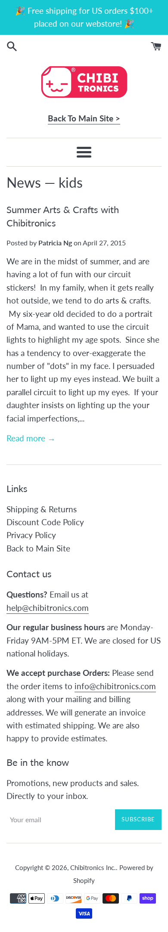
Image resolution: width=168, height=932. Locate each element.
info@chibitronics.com (115, 686)
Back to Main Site (38, 548)
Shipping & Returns (41, 509)
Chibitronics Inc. (93, 867)
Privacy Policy (31, 535)
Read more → (31, 438)
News (23, 182)
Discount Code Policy (45, 522)
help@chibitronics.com (47, 608)
